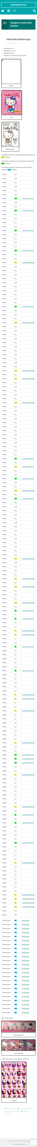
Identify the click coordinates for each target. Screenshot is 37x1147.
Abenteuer (21, 1108)
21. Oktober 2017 (11, 43)
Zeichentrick (8, 1111)
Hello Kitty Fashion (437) (18, 39)
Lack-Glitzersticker (28, 198)
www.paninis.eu (18, 5)
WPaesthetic (21, 1144)
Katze (25, 1108)
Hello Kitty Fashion (11, 1108)
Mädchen (30, 1108)
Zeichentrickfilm (15, 1111)
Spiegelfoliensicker (28, 466)
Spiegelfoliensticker (28, 262)
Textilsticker (25, 920)
